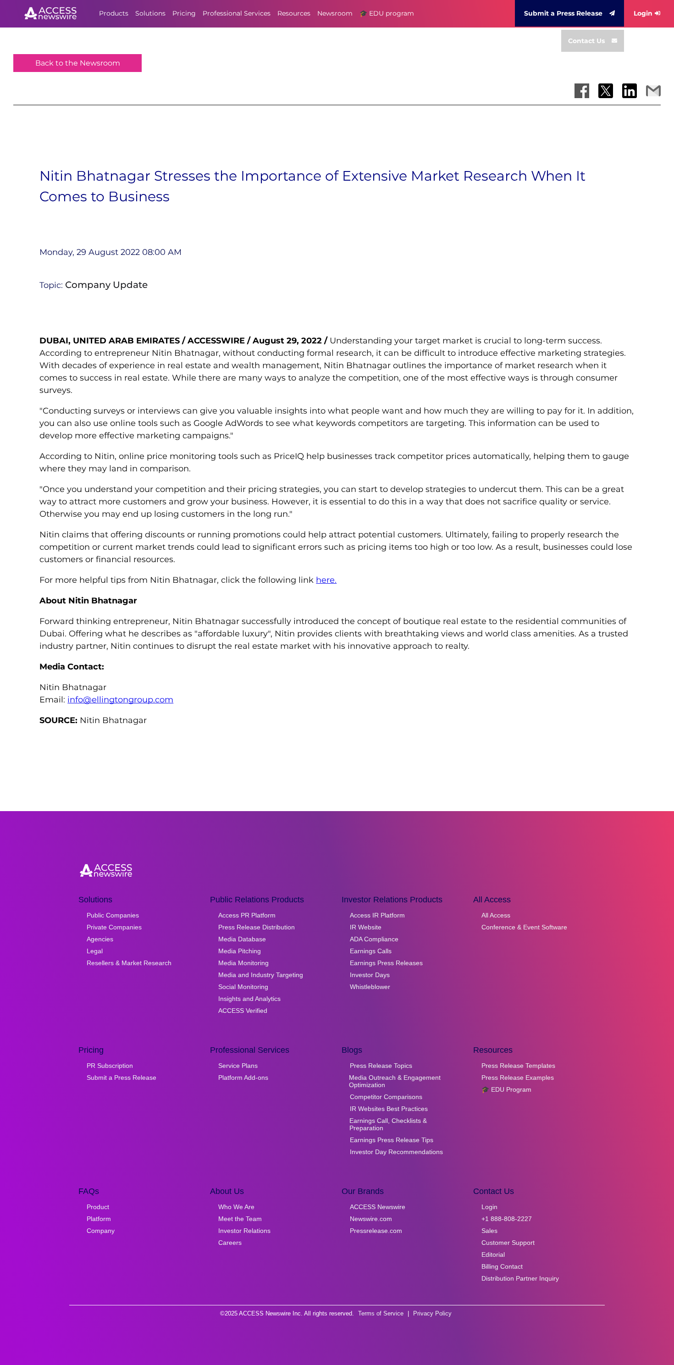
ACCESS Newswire (377, 1206)
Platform (99, 1218)
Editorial (493, 1254)
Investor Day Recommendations (396, 1151)
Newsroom (335, 13)
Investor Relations (244, 1230)
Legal (95, 951)
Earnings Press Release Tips (391, 1140)
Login (643, 13)
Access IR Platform (377, 915)
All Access (495, 915)
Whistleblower (370, 986)
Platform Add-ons (243, 1077)
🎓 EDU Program (506, 1089)
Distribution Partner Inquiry (520, 1278)
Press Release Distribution (256, 927)
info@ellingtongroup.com (120, 700)
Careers (230, 1242)
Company (101, 1230)
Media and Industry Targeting (260, 974)
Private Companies (114, 927)
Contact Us (586, 41)
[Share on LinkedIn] (629, 90)
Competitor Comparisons (386, 1096)
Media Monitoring (243, 963)
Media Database (242, 939)
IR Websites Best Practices (389, 1108)
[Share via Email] (653, 90)
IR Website (365, 927)
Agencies (100, 939)
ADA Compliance (374, 939)
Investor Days (370, 974)
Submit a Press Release (563, 13)
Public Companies (113, 915)
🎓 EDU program (386, 13)
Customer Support (508, 1242)
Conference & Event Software (524, 927)
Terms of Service (380, 1313)
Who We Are (236, 1206)
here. (326, 580)
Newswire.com (371, 1218)
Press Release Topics (381, 1065)
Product (98, 1206)
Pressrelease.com (376, 1230)
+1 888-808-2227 (506, 1218)
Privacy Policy (432, 1313)
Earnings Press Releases (386, 963)
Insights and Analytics (249, 998)
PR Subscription (110, 1065)
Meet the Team (240, 1218)
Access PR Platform (247, 915)
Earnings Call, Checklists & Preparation (388, 1124)
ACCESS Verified (242, 1010)
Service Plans (238, 1065)
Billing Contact (502, 1266)
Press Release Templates (518, 1065)
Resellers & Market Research (129, 963)
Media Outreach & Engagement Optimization (395, 1081)
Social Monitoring (243, 986)
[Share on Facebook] (582, 90)
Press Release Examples (517, 1077)
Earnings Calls (371, 951)
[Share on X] (605, 90)
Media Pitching (239, 951)
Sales (489, 1230)
